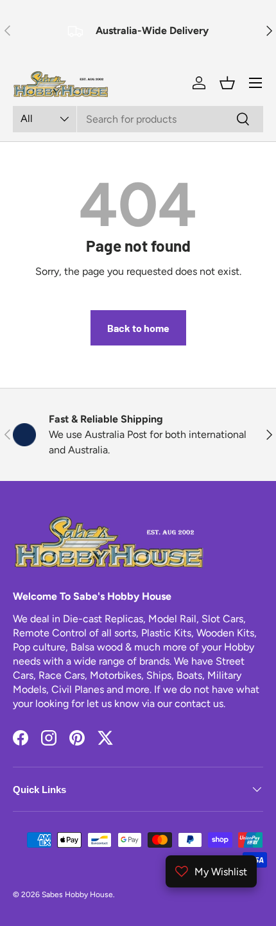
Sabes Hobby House (77, 894)
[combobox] (138, 119)
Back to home (138, 328)
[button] (227, 83)
